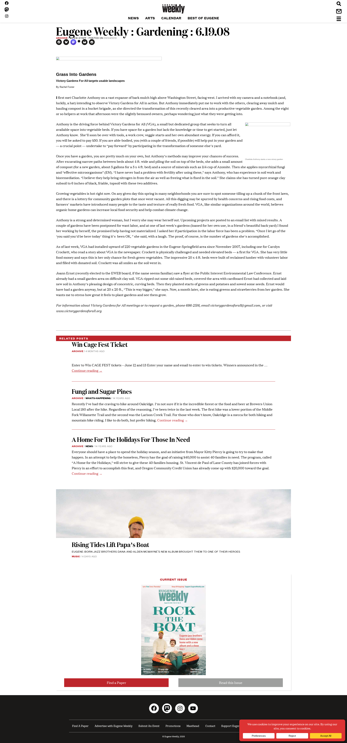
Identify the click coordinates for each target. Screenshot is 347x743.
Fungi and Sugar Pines (102, 391)
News (89, 446)
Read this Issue (230, 682)
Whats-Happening (98, 398)
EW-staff (80, 38)
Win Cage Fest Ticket (100, 344)
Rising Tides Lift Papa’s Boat (110, 544)
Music (76, 556)
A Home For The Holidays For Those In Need (131, 439)
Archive (62, 38)
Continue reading (87, 370)
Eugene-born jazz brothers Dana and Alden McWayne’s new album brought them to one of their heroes (156, 551)
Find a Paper (116, 682)
